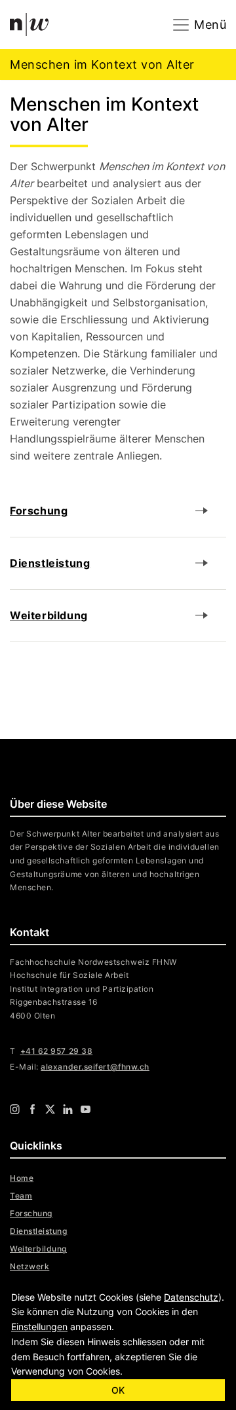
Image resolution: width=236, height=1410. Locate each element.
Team (21, 1196)
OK (118, 1390)
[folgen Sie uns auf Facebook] (32, 1108)
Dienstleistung (39, 1231)
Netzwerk (29, 1266)
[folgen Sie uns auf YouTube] (85, 1108)
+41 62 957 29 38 (56, 1051)
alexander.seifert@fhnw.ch (95, 1067)
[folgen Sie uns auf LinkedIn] (68, 1108)
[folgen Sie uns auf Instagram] (15, 1108)
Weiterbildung (38, 1249)
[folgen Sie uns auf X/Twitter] (50, 1108)
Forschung (31, 1213)
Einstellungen (39, 1326)
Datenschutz (191, 1297)
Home (21, 1178)
